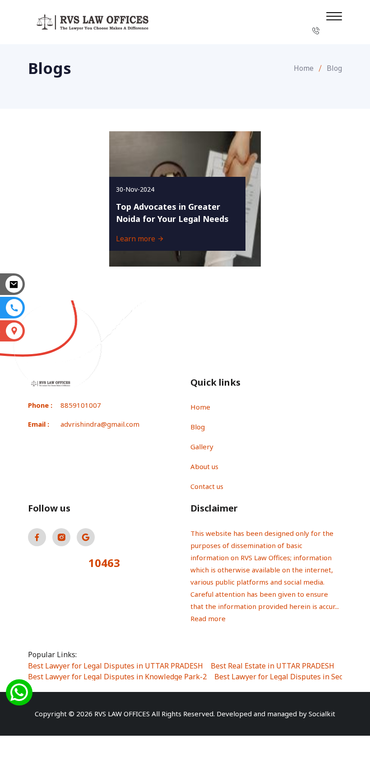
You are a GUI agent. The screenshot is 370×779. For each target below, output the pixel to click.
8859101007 (80, 405)
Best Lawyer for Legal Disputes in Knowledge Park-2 (117, 677)
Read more (208, 618)
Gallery (201, 446)
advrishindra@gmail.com (99, 424)
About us (204, 466)
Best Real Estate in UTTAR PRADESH (272, 666)
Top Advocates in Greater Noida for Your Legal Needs (172, 212)
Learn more (136, 239)
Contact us (206, 486)
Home (304, 68)
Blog (197, 426)
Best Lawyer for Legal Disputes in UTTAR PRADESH (115, 666)
